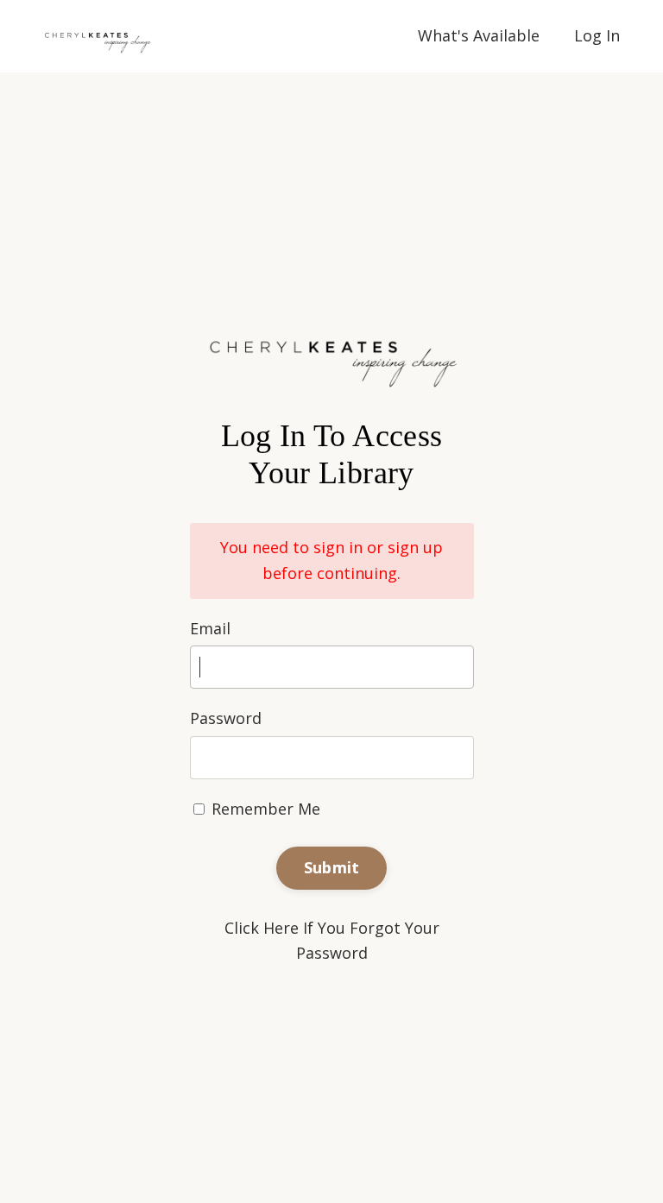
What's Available (479, 35)
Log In (597, 35)
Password (226, 718)
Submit (332, 867)
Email (210, 628)
